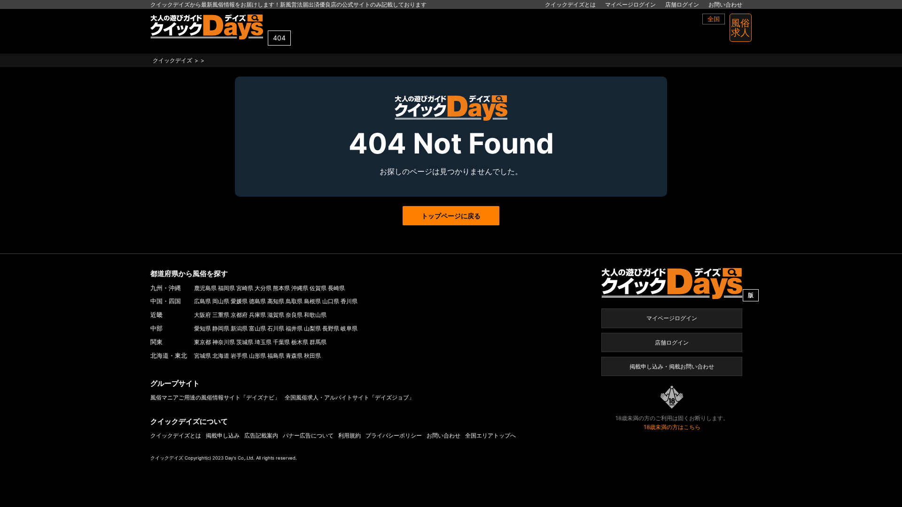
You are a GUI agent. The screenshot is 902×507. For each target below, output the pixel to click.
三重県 (220, 314)
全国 (714, 19)
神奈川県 (223, 342)
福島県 (275, 355)
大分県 (263, 288)
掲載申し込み (223, 435)
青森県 (294, 355)
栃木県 (299, 342)
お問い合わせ (725, 4)
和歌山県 (315, 314)
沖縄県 (299, 288)
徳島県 (257, 301)
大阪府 (202, 314)
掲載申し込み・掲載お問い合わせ (672, 366)
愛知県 (202, 328)
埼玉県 (263, 342)
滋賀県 (275, 314)
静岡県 (220, 328)
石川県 (275, 328)
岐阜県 (349, 328)
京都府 (239, 314)
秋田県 (312, 355)
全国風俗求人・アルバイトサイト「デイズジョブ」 (349, 397)
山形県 (257, 355)
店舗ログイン (682, 4)
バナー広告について (308, 435)
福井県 (294, 328)
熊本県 (281, 288)
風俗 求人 (740, 27)
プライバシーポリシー (393, 435)
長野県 (330, 328)
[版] (671, 283)
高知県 (275, 301)
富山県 (257, 328)
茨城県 (244, 342)
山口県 (330, 301)
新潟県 (239, 328)
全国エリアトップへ (490, 435)
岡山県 (220, 301)
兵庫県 (257, 314)
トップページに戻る (451, 216)
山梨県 (312, 328)
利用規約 (349, 435)
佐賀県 (318, 288)
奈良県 (294, 314)
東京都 (202, 342)
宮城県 (202, 355)
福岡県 (226, 288)
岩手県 (239, 355)
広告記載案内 (261, 435)
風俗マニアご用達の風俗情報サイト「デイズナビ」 (215, 397)
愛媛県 (239, 301)
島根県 (312, 301)
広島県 (202, 301)
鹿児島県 (205, 288)
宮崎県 (244, 288)
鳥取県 (294, 301)
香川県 (349, 301)
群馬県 (318, 342)
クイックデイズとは (570, 4)
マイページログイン (630, 4)
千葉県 (281, 342)
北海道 (220, 355)
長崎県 (336, 288)
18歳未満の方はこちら (672, 426)
